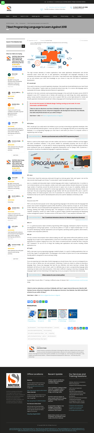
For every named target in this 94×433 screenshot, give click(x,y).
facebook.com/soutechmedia (76, 405)
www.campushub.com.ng (78, 429)
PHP (46, 333)
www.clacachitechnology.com (15, 429)
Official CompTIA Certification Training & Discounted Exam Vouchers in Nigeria (56, 381)
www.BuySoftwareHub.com (51, 428)
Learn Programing (47, 330)
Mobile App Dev (36, 16)
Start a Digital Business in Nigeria (53, 116)
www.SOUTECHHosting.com (15, 428)
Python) (44, 336)
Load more (15, 155)
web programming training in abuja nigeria (37, 339)
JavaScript (56, 327)
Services (15, 16)
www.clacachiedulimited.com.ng (54, 430)
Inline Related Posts (84, 138)
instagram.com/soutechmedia (76, 407)
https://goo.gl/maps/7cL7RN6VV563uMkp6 (36, 400)
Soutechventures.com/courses (78, 280)
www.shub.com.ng (40, 428)
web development (52, 336)
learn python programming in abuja (36, 333)
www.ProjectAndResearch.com (65, 429)
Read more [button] (10, 86)
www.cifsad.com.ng (53, 429)
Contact (79, 16)
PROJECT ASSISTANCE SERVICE (78, 2)
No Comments (85, 40)
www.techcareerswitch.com (29, 428)
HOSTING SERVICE (67, 2)
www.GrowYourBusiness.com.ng (25, 430)
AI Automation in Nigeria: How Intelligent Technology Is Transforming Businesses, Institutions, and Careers (56, 408)
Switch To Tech (24, 16)
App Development (32, 327)
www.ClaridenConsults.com (29, 429)
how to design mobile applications (45, 327)
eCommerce (46, 16)
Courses (55, 16)
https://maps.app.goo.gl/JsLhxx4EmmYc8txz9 (37, 390)
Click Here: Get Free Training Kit (57, 7)
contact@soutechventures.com (37, 386)
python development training (34, 336)
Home (7, 16)
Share (65, 328)
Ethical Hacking (64, 16)
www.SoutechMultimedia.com (64, 428)
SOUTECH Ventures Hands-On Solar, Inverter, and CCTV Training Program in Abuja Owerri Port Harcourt (57, 399)
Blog (73, 16)
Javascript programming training (35, 330)
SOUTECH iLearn (59, 2)
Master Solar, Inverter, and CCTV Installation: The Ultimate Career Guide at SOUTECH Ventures (57, 416)
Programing (51, 333)
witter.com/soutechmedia (76, 408)
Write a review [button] (17, 69)
